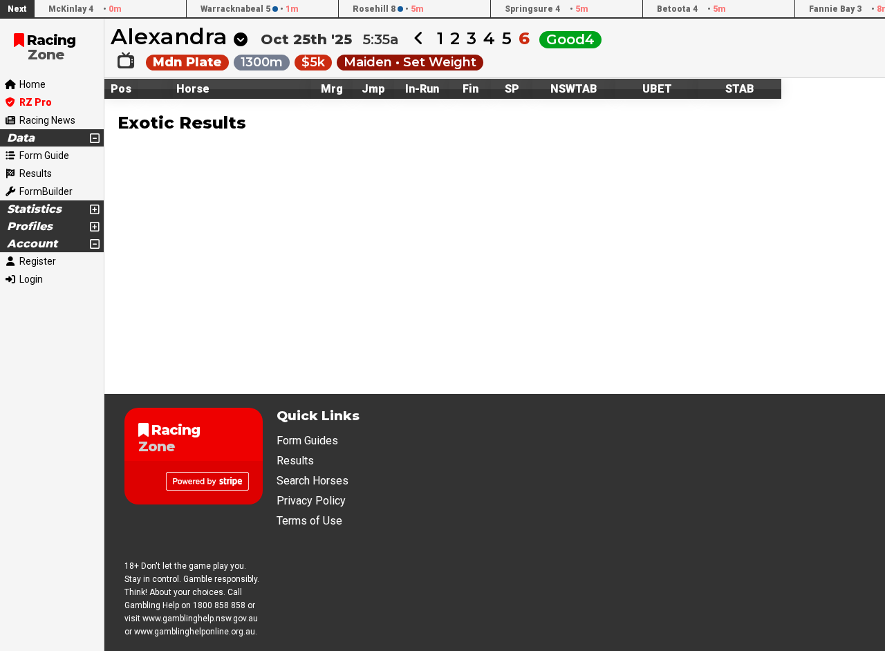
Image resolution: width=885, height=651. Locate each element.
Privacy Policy (311, 500)
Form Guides (307, 440)
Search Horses (312, 480)
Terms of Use (309, 520)
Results (295, 460)
